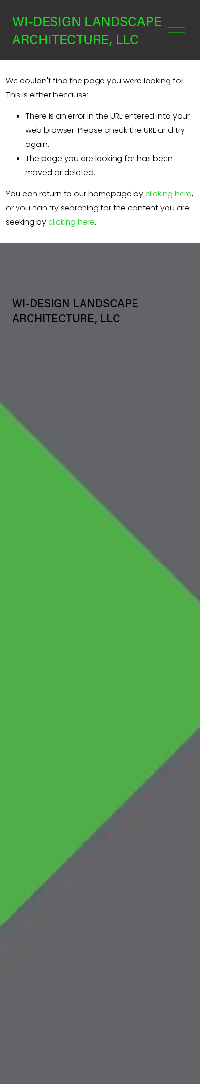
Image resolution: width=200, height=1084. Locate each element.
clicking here (168, 193)
